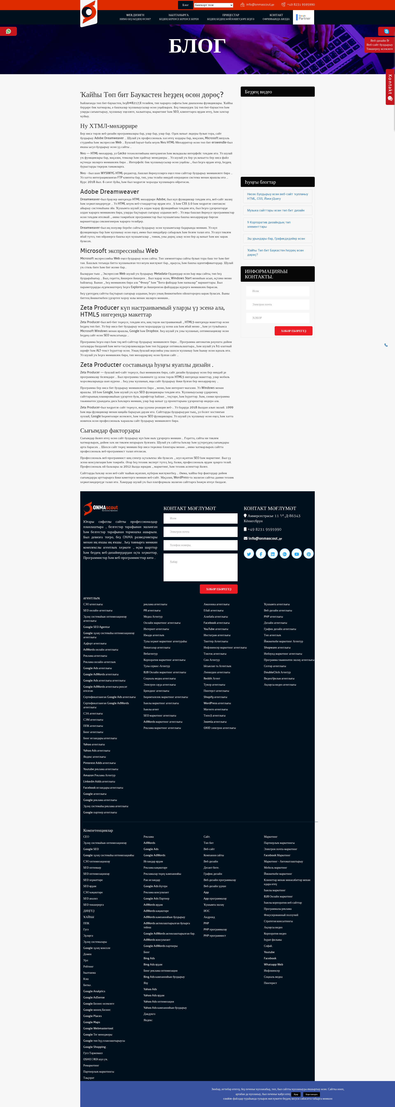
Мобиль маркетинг (275, 867)
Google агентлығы (94, 794)
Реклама (149, 836)
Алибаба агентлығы (216, 616)
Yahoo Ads (150, 989)
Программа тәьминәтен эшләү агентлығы (289, 660)
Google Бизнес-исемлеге (98, 1003)
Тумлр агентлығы (214, 684)
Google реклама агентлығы (100, 800)
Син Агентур (212, 660)
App (206, 892)
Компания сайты (214, 855)
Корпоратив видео (275, 933)
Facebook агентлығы (217, 623)
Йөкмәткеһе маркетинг (278, 874)
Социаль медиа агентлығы (160, 678)
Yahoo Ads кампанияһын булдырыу (165, 1008)
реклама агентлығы (155, 604)
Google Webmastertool (98, 1028)
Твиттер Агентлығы (216, 641)
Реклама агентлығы (95, 656)
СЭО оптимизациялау (96, 861)
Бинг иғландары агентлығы (100, 738)
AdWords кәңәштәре (156, 911)
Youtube (269, 952)
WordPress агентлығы (217, 703)
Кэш (86, 979)
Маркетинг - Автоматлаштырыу (283, 861)
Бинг (147, 952)
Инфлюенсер (272, 970)
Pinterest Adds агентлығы (99, 763)
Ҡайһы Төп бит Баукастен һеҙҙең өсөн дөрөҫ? (275, 253)
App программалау (215, 898)
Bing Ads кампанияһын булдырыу (164, 977)
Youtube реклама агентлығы (100, 769)
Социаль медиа (273, 977)
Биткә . (87, 985)
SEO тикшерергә (93, 904)
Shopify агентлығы (215, 697)
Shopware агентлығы (277, 647)
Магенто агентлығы (216, 709)
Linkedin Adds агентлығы (99, 781)
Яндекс (148, 1020)
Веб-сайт (209, 849)
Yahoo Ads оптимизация (159, 1001)
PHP (206, 923)
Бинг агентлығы (93, 732)
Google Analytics (94, 991)
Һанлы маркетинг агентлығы (161, 703)
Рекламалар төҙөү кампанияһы (162, 874)
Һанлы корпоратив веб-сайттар (283, 902)
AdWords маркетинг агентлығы (163, 722)
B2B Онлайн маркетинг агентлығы (165, 672)
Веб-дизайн (211, 861)
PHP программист (215, 935)
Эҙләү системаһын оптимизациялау (105, 843)
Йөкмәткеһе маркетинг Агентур (283, 641)
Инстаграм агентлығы (217, 635)
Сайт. (207, 836)
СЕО (86, 836)
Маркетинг (271, 836)
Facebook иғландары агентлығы (103, 787)
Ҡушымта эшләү (214, 904)
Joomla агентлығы (215, 722)
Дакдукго (149, 1014)
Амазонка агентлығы (216, 604)
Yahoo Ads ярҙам (154, 995)
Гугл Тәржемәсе (93, 1053)
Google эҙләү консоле (96, 948)
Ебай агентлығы (213, 610)
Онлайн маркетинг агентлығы (162, 623)
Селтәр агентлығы (275, 666)
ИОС (207, 911)
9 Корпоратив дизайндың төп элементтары (268, 224)
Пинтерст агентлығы (216, 691)
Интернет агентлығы (156, 629)
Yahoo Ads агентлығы (96, 750)
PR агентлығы (152, 610)
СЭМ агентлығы (93, 719)
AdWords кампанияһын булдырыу (164, 917)
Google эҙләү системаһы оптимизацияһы (108, 855)
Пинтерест (270, 983)
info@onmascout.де (260, 5)
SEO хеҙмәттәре (93, 880)
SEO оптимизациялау (96, 874)
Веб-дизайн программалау (220, 880)
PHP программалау (215, 929)
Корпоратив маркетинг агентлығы (164, 660)
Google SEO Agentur (96, 627)
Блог (185, 5)
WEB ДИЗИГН (135, 17)
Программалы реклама (278, 909)
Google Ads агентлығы (97, 668)
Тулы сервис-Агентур (157, 666)
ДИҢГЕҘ (88, 911)
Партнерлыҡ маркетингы (98, 1071)
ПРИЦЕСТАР (230, 17)
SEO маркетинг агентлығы (160, 715)
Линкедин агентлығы (217, 672)
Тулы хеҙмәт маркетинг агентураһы (165, 641)
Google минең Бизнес (97, 1010)
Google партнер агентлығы (100, 812)
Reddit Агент (212, 678)
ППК (86, 923)
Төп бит (209, 843)
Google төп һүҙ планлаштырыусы (104, 1041)
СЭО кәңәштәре (93, 892)
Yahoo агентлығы (94, 744)
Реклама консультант (156, 892)
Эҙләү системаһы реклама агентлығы (105, 806)
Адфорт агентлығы (94, 643)
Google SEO (91, 849)
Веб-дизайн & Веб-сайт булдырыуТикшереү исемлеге (379, 45)
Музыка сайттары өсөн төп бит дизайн (275, 210)
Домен (87, 954)
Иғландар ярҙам (153, 861)
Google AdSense (94, 997)
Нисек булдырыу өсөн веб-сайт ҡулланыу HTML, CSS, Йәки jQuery (277, 196)
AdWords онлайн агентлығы (100, 649)
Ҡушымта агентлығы (277, 604)
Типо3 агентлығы (214, 715)
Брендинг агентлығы (156, 691)
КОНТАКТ (276, 17)
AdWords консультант (157, 940)
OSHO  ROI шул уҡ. (95, 1059)
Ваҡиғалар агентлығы (157, 647)
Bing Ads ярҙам (153, 964)
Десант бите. (211, 867)
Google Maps (91, 1022)
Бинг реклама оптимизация (160, 970)
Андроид (209, 917)
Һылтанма (89, 972)
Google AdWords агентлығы (100, 674)
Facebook (270, 958)
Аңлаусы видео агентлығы (280, 684)
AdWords (149, 843)
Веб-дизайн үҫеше (215, 886)
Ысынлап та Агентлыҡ (217, 666)
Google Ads (151, 849)
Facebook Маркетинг (277, 855)
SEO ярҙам (89, 886)
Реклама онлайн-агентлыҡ (99, 662)
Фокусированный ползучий (281, 915)
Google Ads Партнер (156, 898)
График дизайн (213, 874)
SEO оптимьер (92, 867)
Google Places (92, 1016)
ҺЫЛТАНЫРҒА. (179, 17)
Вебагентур (151, 654)
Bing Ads (149, 958)
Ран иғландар (152, 880)
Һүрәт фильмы (273, 940)
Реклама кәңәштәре (155, 867)
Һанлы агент (151, 709)
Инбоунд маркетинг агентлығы (283, 654)
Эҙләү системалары (95, 942)
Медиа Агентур (153, 616)
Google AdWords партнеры (161, 946)
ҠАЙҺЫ (88, 917)
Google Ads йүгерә (155, 886)
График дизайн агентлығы (280, 629)
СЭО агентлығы (93, 604)
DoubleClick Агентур (277, 672)
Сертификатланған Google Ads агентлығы (109, 697)
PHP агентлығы (273, 616)
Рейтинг (88, 966)
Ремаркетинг (91, 1065)
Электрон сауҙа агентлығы (160, 684)
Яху (146, 983)
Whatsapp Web (273, 964)
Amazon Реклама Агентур (99, 775)
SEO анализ (90, 898)
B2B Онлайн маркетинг (278, 896)
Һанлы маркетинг (275, 890)
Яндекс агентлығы (94, 757)
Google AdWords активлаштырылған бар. (169, 933)
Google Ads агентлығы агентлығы (104, 680)
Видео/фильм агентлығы (279, 678)
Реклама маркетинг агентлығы (162, 728)
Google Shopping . (95, 1047)
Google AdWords (154, 855)
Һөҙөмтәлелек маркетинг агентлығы (166, 697)
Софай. (268, 946)
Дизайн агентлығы (275, 623)
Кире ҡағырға (311, 1094)
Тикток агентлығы (215, 654)
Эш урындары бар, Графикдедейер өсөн (276, 238)
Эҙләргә (88, 935)
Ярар (296, 1094)
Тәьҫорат (88, 1078)
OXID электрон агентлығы (220, 728)
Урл (85, 960)
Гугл (86, 929)
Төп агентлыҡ (272, 635)
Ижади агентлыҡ (154, 635)
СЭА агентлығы (93, 713)
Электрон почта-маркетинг (280, 849)
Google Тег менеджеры (97, 1034)
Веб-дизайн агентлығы (278, 610)
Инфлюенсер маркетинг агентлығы (225, 647)
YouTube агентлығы (216, 629)
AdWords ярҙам (153, 904)
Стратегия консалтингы (278, 921)
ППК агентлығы (93, 726)
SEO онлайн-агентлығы (97, 610)
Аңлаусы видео (273, 927)
